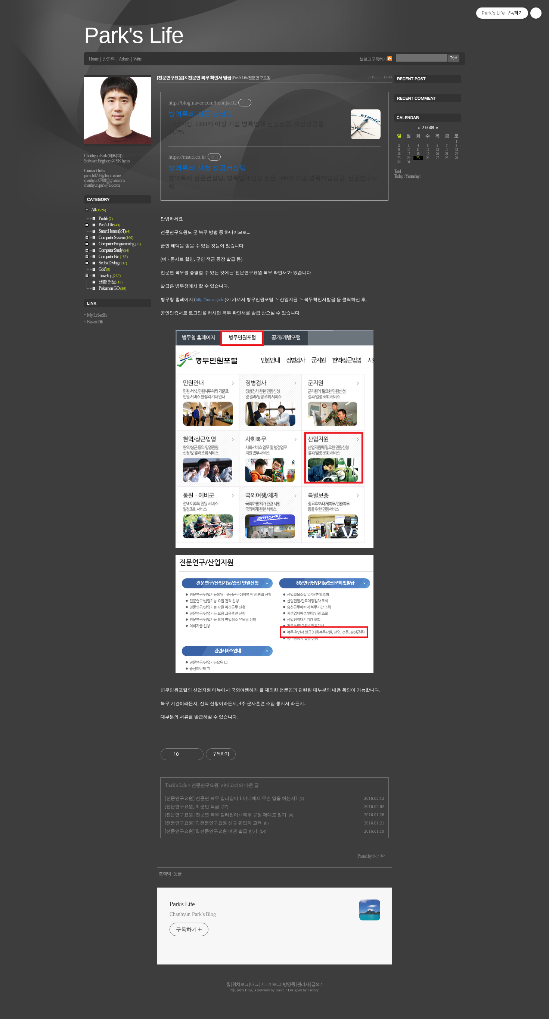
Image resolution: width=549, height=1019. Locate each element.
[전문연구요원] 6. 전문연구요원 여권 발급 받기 (211, 831)
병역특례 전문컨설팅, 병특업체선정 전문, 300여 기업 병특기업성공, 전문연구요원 (273, 182)
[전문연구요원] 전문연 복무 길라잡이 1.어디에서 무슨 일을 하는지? (231, 798)
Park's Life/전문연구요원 (251, 77)
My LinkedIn (96, 315)
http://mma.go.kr (210, 299)
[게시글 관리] (195, 754)
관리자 (303, 984)
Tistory (313, 990)
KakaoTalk (95, 322)
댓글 (177, 874)
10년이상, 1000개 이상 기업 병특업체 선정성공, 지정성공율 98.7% (246, 128)
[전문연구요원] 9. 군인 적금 (192, 806)
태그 (254, 984)
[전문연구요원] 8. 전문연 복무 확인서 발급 (194, 77)
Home (93, 59)
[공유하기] (185, 754)
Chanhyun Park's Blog (193, 914)
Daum (280, 990)
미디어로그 (270, 984)
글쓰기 (317, 984)
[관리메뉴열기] (536, 13)
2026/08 (428, 127)
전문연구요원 (205, 785)
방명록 (108, 59)
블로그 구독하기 (373, 59)
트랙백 (165, 874)
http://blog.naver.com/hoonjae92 (202, 103)
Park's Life (133, 35)
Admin (124, 59)
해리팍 (236, 990)
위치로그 (240, 984)
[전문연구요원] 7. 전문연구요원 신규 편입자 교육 (213, 823)
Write (137, 59)
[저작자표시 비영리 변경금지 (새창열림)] (246, 754)
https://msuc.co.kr (187, 157)
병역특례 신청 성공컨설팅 (207, 168)
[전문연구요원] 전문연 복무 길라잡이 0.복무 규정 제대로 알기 (225, 814)
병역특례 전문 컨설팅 (200, 114)
